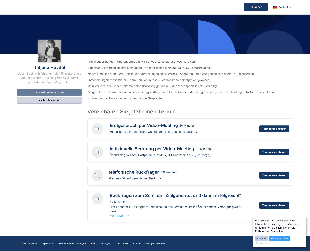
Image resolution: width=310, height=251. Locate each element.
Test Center (122, 243)
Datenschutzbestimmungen (72, 243)
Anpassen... (262, 243)
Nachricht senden (49, 100)
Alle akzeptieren (279, 238)
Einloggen (255, 6)
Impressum (47, 243)
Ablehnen (261, 238)
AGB (93, 243)
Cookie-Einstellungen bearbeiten (149, 243)
